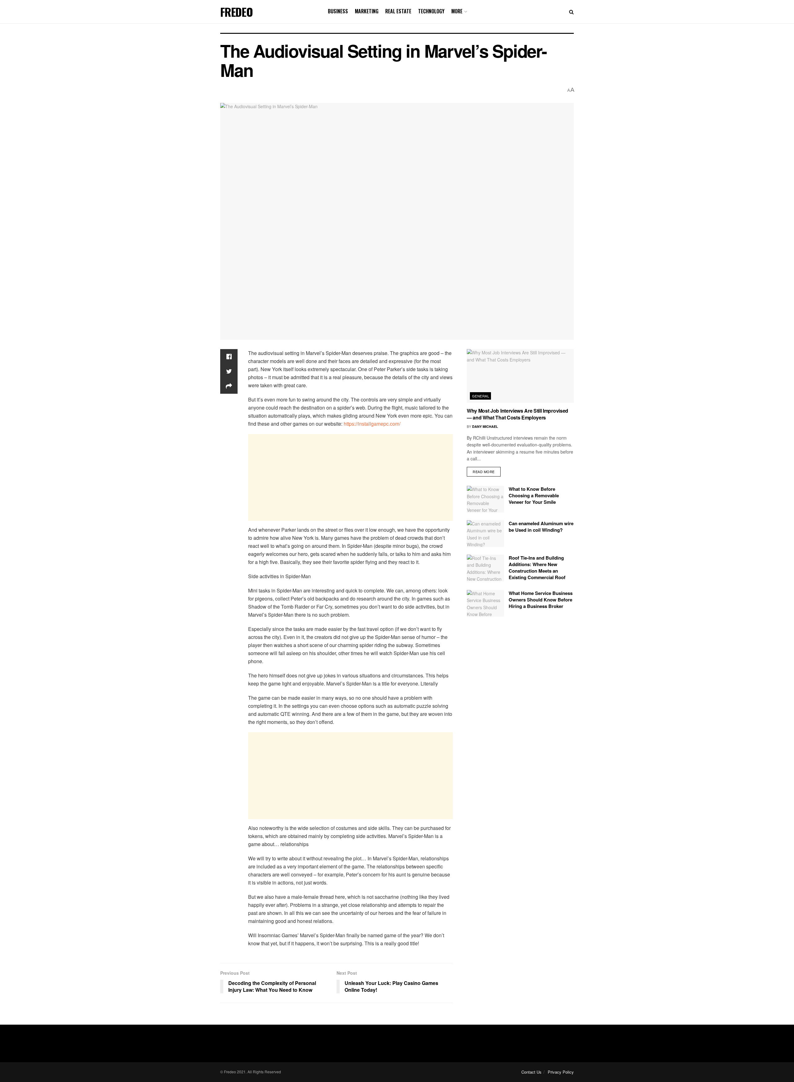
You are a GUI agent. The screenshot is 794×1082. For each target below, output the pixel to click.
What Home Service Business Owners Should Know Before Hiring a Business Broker (541, 600)
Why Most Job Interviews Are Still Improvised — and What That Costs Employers (517, 414)
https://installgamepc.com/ (372, 423)
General (480, 395)
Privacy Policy (561, 1072)
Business (338, 11)
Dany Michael (485, 426)
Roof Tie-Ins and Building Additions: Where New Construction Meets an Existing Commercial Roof (537, 567)
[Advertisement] (350, 477)
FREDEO (236, 11)
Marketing (366, 11)
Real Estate (398, 11)
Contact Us (531, 1072)
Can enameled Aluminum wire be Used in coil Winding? (541, 526)
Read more (484, 471)
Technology (431, 11)
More (456, 11)
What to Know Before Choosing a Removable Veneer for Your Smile (534, 495)
